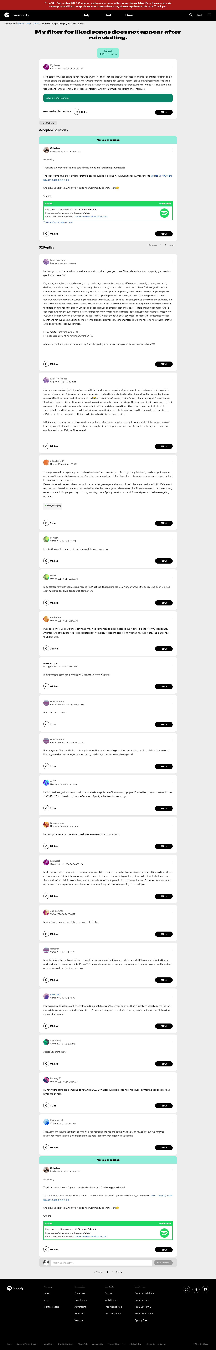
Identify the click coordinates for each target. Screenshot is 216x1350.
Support (109, 1293)
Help (86, 15)
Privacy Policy (47, 1344)
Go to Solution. (61, 97)
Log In (200, 15)
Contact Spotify (113, 1313)
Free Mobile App (113, 1306)
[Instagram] (186, 1289)
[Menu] (209, 15)
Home (21, 23)
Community (20, 15)
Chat (107, 15)
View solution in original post (57, 222)
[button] (172, 67)
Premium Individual (144, 1293)
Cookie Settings (65, 1344)
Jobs (46, 1300)
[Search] (190, 15)
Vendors (78, 1320)
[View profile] (46, 66)
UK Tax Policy (135, 1344)
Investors (79, 1313)
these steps (127, 6)
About (47, 1293)
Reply (164, 112)
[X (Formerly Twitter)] (196, 1289)
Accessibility (97, 1344)
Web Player (111, 1300)
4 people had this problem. (57, 111)
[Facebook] (205, 1289)
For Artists (79, 1293)
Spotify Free (141, 1320)
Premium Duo (142, 1300)
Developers (80, 1300)
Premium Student (144, 1313)
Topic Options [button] (47, 122)
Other (36, 23)
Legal (9, 1344)
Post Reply (163, 1262)
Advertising (80, 1306)
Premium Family (143, 1306)
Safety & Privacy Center (27, 1344)
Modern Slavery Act (116, 1344)
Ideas (129, 15)
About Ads (83, 1344)
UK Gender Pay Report (156, 1344)
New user (55, 994)
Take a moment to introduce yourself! (90, 216)
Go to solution (109, 54)
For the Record (51, 1306)
